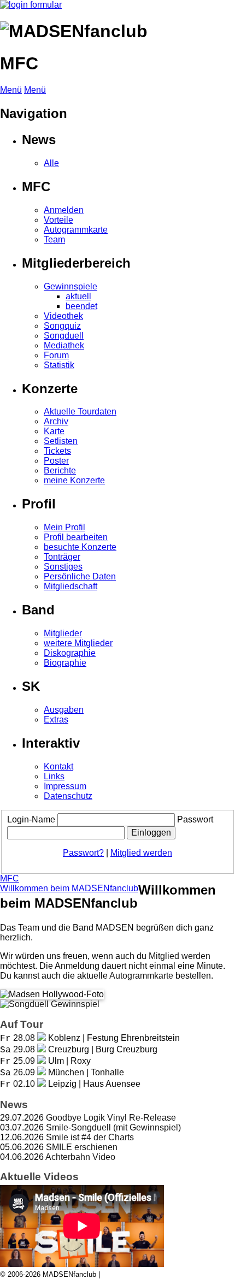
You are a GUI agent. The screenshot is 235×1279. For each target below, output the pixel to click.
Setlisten (61, 441)
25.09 (24, 1060)
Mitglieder (63, 633)
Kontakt (58, 766)
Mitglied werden (141, 852)
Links (54, 776)
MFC (9, 878)
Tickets (57, 450)
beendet (81, 306)
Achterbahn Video (80, 1157)
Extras (56, 719)
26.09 (24, 1072)
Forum (56, 355)
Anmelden (64, 210)
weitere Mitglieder (78, 643)
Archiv (56, 421)
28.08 (24, 1038)
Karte (54, 431)
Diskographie (70, 653)
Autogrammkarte (76, 229)
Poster (56, 460)
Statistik (59, 365)
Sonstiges (63, 566)
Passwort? (83, 852)
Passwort (195, 819)
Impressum (65, 786)
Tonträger (62, 556)
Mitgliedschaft (70, 586)
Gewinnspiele (70, 286)
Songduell (64, 335)
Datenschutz (68, 796)
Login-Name (31, 819)
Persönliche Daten (80, 576)
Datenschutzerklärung (136, 1274)
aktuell (78, 296)
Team (54, 239)
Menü (11, 89)
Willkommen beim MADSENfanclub (69, 888)
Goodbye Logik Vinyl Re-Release (111, 1117)
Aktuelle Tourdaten (80, 411)
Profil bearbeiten (76, 537)
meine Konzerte (74, 480)
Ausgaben (64, 709)
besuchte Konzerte (80, 547)
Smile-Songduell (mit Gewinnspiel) (113, 1127)
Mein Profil (64, 527)
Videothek (63, 316)
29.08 (24, 1049)
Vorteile (58, 219)
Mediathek (64, 345)
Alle (51, 163)
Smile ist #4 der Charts (90, 1137)
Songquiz (62, 325)
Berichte (60, 470)
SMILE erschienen (82, 1147)
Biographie (65, 662)
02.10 (24, 1083)
